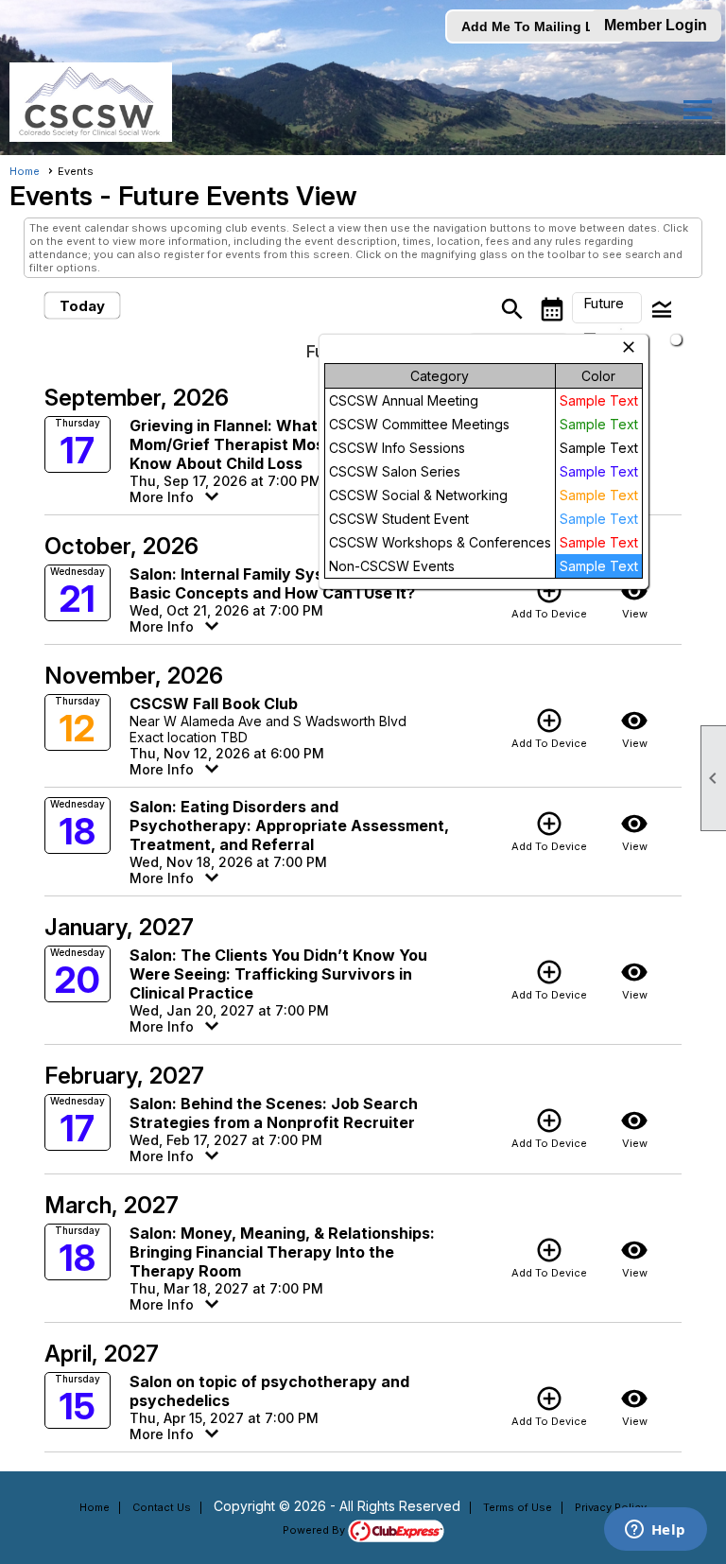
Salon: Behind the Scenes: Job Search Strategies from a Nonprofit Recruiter (274, 1113)
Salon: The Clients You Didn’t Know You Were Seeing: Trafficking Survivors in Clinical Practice (278, 974)
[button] (607, 308)
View (634, 598)
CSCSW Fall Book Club (214, 703)
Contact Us (161, 1507)
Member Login (655, 25)
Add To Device (549, 598)
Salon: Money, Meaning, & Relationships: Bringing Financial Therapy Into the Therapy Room (282, 1252)
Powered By (315, 1530)
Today (82, 306)
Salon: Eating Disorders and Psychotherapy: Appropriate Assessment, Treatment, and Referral (289, 825)
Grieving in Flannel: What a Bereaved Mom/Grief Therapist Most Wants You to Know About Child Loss (283, 444)
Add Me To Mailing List (535, 26)
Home (24, 171)
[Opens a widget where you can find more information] (655, 1531)
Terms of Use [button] (517, 1507)
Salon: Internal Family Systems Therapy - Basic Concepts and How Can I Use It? (285, 583)
